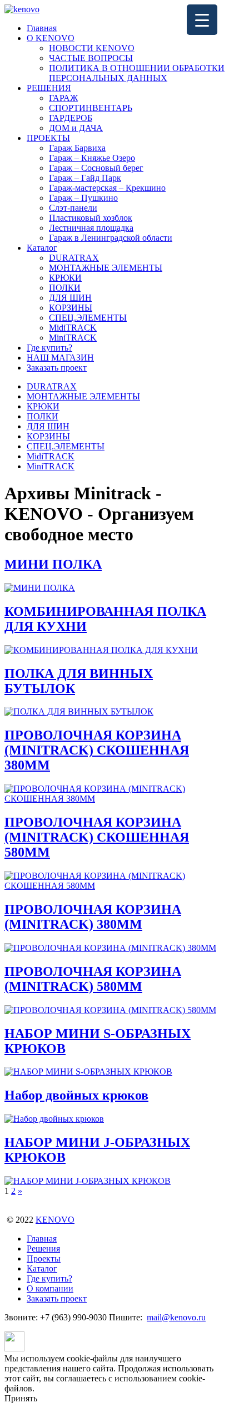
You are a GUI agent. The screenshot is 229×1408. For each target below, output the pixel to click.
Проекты (44, 1258)
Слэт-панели (73, 207)
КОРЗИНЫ (70, 307)
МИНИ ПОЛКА (53, 564)
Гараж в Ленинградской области (110, 237)
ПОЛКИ (65, 287)
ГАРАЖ (63, 98)
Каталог (42, 247)
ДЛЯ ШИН (70, 297)
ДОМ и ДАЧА (76, 128)
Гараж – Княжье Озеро (92, 158)
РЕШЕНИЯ (49, 88)
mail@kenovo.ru (176, 1317)
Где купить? (49, 347)
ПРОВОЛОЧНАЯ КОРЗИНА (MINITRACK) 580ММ (92, 979)
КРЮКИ (65, 277)
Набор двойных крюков (76, 1095)
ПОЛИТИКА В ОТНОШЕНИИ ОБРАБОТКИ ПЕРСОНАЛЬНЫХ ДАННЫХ (137, 73)
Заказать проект (57, 367)
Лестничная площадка (91, 227)
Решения (43, 1248)
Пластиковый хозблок (90, 217)
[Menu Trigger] (202, 19)
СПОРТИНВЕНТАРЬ (90, 108)
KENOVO (55, 1219)
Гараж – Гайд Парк (85, 178)
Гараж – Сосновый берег (96, 168)
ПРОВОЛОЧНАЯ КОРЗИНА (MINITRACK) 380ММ (92, 916)
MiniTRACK (73, 337)
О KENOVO (50, 38)
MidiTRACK (73, 327)
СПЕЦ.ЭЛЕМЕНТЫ (88, 317)
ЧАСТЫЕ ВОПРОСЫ (91, 58)
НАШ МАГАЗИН (60, 357)
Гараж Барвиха (77, 148)
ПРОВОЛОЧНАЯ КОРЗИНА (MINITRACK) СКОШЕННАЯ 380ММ (96, 750)
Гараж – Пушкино (83, 197)
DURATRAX (74, 257)
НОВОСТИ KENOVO (92, 48)
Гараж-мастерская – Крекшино (107, 188)
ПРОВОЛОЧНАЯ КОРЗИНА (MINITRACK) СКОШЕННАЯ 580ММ (96, 837)
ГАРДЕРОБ (70, 118)
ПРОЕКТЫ (48, 138)
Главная (42, 28)
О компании (50, 1288)
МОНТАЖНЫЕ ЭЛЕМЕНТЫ (105, 267)
